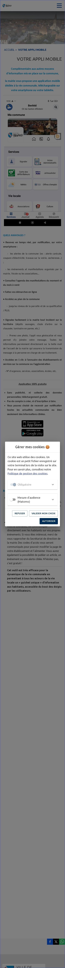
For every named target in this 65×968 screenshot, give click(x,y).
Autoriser (48, 521)
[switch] (11, 500)
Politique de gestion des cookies (27, 473)
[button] (32, 485)
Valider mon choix (43, 513)
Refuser (20, 513)
